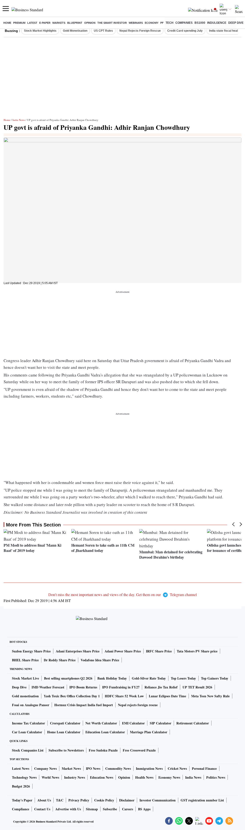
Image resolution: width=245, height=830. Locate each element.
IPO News (93, 768)
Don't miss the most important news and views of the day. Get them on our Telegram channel (122, 594)
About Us (44, 800)
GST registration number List (202, 800)
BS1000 (200, 22)
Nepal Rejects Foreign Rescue (140, 30)
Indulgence (216, 22)
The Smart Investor (112, 22)
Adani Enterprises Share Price (78, 651)
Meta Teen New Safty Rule (210, 696)
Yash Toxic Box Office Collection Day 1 (72, 696)
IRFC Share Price (159, 651)
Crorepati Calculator (65, 723)
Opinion (89, 22)
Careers (127, 809)
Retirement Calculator (192, 723)
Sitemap (92, 809)
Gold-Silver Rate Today (149, 678)
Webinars (136, 22)
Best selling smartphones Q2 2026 (68, 678)
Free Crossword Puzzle (139, 750)
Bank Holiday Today (112, 678)
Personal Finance (204, 768)
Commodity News (118, 768)
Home (7, 22)
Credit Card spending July (185, 30)
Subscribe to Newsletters (66, 750)
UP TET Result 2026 (197, 687)
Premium (19, 22)
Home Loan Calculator (63, 731)
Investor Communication (157, 800)
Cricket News (177, 768)
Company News (45, 768)
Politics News (215, 777)
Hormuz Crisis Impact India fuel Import (83, 704)
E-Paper (44, 22)
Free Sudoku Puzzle (103, 750)
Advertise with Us (68, 809)
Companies (184, 22)
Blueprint (74, 22)
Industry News (74, 777)
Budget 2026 (21, 786)
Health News (144, 777)
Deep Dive (236, 22)
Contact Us (42, 809)
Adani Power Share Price (123, 651)
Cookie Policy (104, 800)
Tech (169, 22)
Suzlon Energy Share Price (31, 651)
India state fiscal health (224, 30)
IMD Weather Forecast (48, 687)
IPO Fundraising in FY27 (120, 687)
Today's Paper (22, 800)
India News (18, 120)
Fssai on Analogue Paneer (30, 704)
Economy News (169, 777)
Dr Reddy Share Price (60, 660)
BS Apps (144, 809)
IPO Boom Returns (83, 687)
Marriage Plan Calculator (148, 731)
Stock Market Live (25, 678)
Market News (71, 768)
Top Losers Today (183, 678)
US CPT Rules (103, 30)
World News (50, 777)
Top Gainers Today (214, 678)
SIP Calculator (160, 723)
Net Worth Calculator (101, 723)
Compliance (20, 809)
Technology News (24, 777)
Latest (32, 22)
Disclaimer (126, 800)
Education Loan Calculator (105, 731)
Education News (101, 777)
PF (162, 22)
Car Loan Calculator (27, 731)
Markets (58, 22)
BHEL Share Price (25, 660)
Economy (151, 22)
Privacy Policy (78, 800)
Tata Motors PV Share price (197, 651)
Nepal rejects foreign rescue (138, 704)
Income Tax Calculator (28, 723)
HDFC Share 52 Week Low (124, 696)
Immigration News (149, 768)
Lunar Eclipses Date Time (167, 696)
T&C (59, 800)
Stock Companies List (28, 750)
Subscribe (110, 809)
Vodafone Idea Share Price (100, 660)
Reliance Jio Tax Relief (161, 687)
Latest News (20, 768)
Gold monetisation (25, 696)
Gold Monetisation (75, 30)
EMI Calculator (133, 723)
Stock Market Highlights (40, 30)
